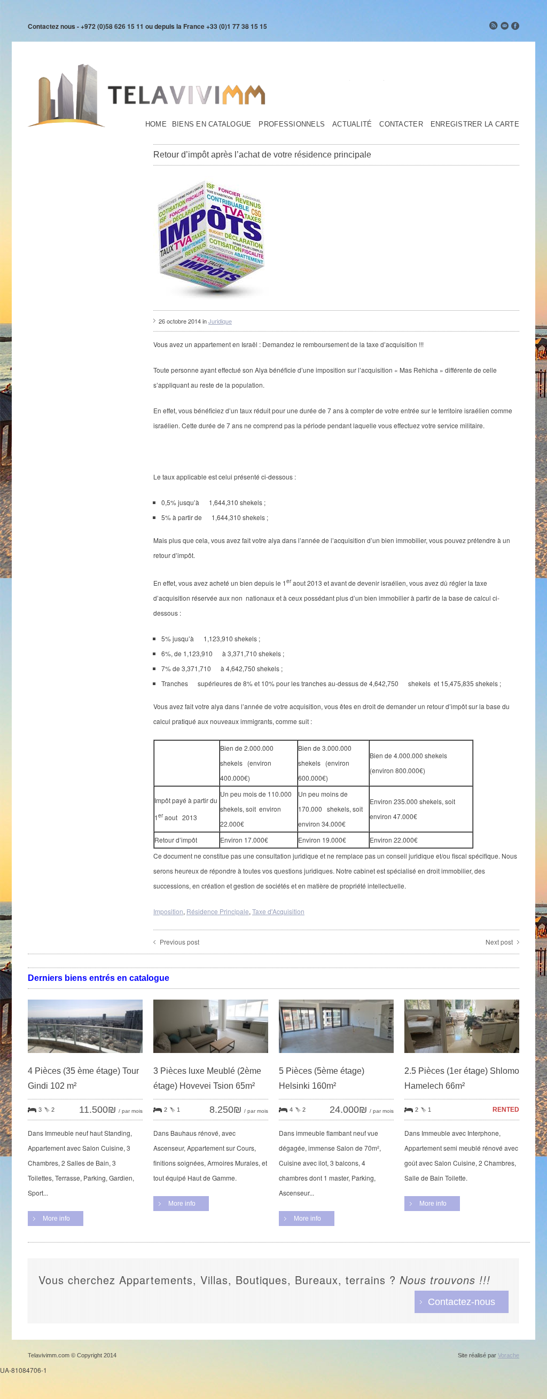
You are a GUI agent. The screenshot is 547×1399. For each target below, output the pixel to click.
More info (56, 1218)
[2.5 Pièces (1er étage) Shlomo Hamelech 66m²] (461, 1060)
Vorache (508, 1355)
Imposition (168, 911)
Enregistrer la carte (475, 124)
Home (156, 124)
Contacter (401, 124)
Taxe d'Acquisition (278, 911)
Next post (499, 941)
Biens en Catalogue (212, 124)
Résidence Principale (217, 911)
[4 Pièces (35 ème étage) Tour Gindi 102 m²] (85, 1060)
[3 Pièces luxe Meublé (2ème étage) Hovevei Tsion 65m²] (210, 1060)
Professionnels (292, 124)
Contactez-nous (461, 1301)
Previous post (179, 941)
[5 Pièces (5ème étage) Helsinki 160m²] (336, 1060)
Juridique (220, 321)
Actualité (352, 124)
